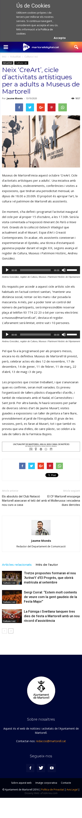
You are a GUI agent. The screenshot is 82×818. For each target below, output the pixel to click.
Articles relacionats (17, 564)
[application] (41, 270)
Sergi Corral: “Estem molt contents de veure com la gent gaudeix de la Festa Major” (50, 596)
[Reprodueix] (7, 270)
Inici (4, 56)
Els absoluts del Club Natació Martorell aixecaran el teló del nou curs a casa (21, 501)
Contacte (66, 782)
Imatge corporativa (46, 782)
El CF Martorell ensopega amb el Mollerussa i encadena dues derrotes (60, 501)
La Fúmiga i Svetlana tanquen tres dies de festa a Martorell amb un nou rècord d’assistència (52, 616)
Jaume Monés (15, 98)
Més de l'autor (47, 564)
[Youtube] (52, 768)
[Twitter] (41, 768)
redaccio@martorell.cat (51, 741)
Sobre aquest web (21, 782)
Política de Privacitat (52, 789)
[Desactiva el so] (64, 270)
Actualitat (7, 62)
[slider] (72, 269)
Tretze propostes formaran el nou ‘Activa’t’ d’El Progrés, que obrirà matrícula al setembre (50, 577)
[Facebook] (30, 768)
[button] (76, 47)
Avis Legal (72, 789)
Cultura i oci (21, 62)
